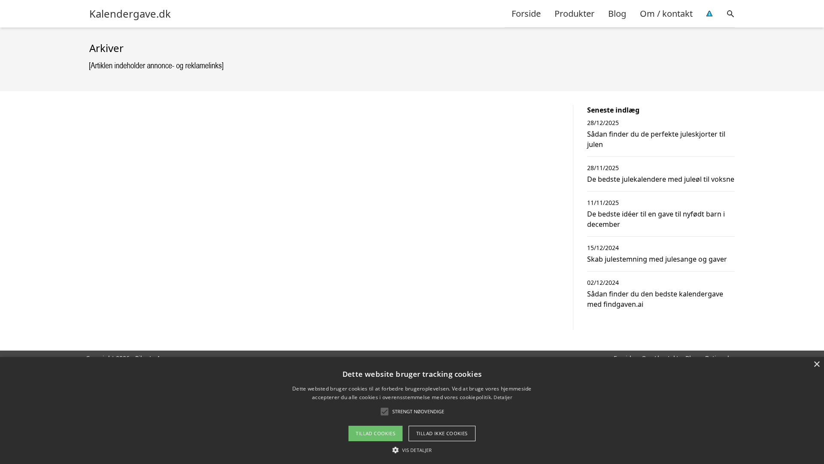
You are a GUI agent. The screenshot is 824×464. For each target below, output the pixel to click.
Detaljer (503, 397)
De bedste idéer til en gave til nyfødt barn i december (656, 219)
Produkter (574, 13)
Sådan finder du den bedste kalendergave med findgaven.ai (655, 299)
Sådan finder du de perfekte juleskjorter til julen (656, 139)
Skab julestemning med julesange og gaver (657, 259)
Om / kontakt (666, 13)
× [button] (816, 364)
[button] (412, 450)
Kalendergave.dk (130, 14)
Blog (617, 13)
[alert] (412, 410)
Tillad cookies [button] (375, 433)
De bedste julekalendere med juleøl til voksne (660, 179)
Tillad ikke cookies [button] (442, 433)
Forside (526, 13)
